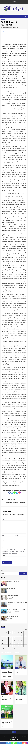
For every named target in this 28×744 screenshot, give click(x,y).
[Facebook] (9, 493)
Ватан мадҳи (18, 671)
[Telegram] (17, 493)
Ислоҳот (3, 667)
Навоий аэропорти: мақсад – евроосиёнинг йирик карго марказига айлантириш (7, 673)
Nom (3, 535)
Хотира (3, 693)
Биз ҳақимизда (21, 3)
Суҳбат (17, 693)
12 (6, 640)
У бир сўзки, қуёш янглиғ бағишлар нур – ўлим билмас (7, 698)
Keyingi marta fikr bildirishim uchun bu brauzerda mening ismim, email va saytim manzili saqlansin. (13, 550)
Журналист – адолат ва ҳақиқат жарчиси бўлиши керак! (21, 698)
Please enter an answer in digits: (9, 553)
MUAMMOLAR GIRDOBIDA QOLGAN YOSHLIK (16, 501)
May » (14, 648)
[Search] (26, 16)
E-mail (16, 535)
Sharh (3, 519)
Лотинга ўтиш (14, 3)
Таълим (3, 717)
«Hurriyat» (5, 736)
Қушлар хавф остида (12, 588)
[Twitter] (12, 493)
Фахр (17, 667)
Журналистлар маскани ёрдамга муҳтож (17, 602)
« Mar (2, 648)
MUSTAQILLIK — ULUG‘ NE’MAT (9, 498)
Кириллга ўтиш (7, 3)
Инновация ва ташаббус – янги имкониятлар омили (7, 722)
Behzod (10, 27)
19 (6, 643)
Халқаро (2, 19)
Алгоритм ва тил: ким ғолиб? (14, 581)
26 (6, 645)
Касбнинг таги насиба (12, 616)
